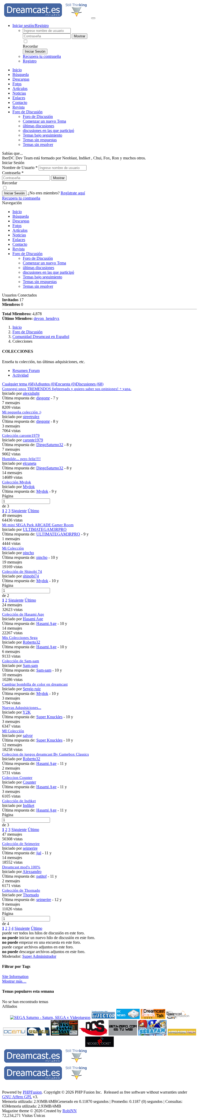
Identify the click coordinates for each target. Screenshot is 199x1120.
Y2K (27, 712)
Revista (18, 107)
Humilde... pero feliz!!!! (21, 459)
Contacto (19, 102)
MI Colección (13, 731)
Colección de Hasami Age (23, 614)
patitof (41, 876)
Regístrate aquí (73, 193)
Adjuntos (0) (45, 384)
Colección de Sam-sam (20, 661)
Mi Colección (13, 548)
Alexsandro (32, 871)
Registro (30, 61)
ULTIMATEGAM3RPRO (45, 529)
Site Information (15, 976)
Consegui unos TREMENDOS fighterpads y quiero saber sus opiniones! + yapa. (66, 389)
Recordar (30, 46)
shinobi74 (31, 576)
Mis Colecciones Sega (20, 638)
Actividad (20, 375)
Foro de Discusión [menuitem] (38, 116)
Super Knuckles (49, 717)
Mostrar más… (14, 981)
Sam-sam (30, 665)
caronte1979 (33, 440)
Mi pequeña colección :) (21, 412)
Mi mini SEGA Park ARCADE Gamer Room (38, 525)
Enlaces (18, 98)
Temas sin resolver (38, 144)
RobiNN (69, 1111)
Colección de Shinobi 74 (22, 571)
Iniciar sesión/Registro (30, 25)
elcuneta (29, 463)
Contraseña (13, 173)
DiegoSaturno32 (49, 444)
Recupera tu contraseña (42, 56)
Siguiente (19, 511)
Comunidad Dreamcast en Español (40, 336)
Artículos (19, 88)
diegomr (43, 398)
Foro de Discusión (27, 253)
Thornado (31, 895)
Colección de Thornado (21, 890)
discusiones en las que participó (48, 130)
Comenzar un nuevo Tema (44, 121)
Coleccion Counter (17, 778)
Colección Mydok (16, 482)
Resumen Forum (26, 370)
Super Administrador (39, 956)
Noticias (19, 93)
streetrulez (31, 416)
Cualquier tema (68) (18, 384)
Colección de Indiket (19, 801)
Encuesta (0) (65, 384)
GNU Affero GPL (17, 1097)
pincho (28, 553)
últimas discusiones (38, 126)
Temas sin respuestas (40, 140)
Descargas (20, 79)
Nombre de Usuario (20, 167)
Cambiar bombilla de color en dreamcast (35, 684)
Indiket (28, 805)
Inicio (17, 70)
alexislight (31, 393)
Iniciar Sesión (35, 51)
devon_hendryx (46, 318)
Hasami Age (33, 619)
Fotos (17, 84)
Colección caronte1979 (21, 435)
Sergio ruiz (32, 689)
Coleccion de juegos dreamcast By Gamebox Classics (45, 754)
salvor (28, 735)
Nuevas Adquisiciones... (21, 708)
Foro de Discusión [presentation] (27, 112)
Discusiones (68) (89, 384)
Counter (29, 782)
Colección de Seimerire (21, 844)
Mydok (29, 486)
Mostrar (79, 36)
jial (38, 853)
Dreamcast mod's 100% (21, 867)
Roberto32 (31, 642)
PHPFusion (32, 1092)
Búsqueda (20, 74)
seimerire (30, 848)
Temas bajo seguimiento (42, 135)
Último (33, 511)
